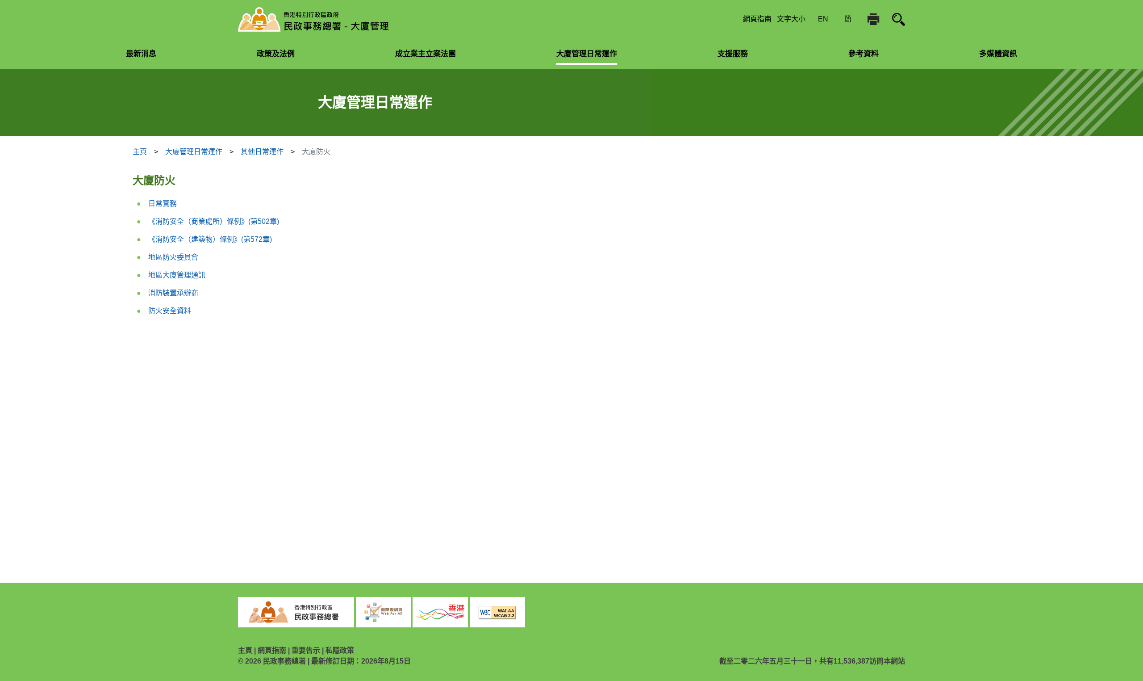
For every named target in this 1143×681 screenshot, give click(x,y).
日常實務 (162, 203)
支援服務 (733, 54)
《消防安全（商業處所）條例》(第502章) (213, 221)
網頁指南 (757, 19)
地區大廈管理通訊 (176, 275)
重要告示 (306, 650)
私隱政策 (339, 650)
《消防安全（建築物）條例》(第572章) (210, 239)
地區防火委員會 (173, 257)
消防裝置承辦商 (173, 293)
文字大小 (791, 19)
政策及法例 (276, 54)
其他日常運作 (262, 152)
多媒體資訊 (998, 54)
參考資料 (863, 54)
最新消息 (141, 54)
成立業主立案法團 (425, 54)
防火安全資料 (169, 311)
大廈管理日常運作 (586, 54)
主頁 (140, 152)
